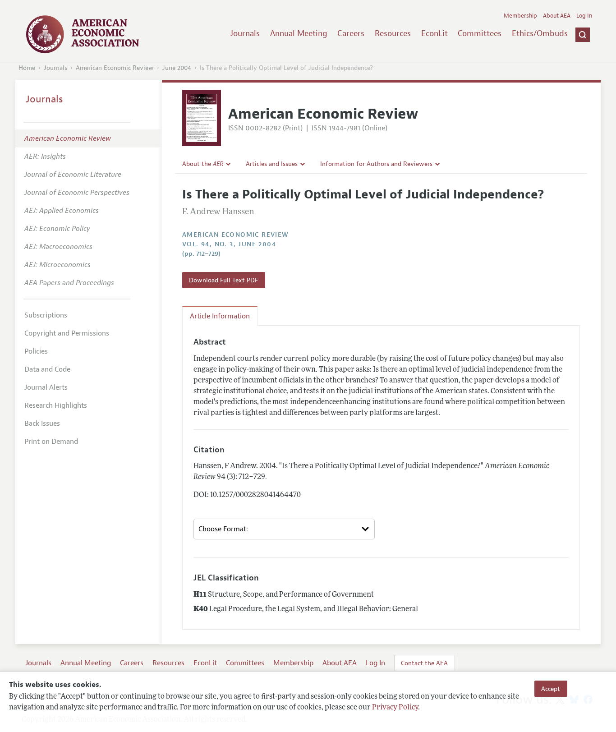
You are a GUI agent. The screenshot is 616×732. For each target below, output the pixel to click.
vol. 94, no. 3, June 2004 (229, 244)
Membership (520, 15)
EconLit (434, 33)
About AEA (556, 15)
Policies (36, 351)
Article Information (220, 316)
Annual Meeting (298, 33)
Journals (245, 33)
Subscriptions (45, 315)
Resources (393, 33)
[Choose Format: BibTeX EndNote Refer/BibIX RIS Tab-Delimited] (284, 529)
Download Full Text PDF (223, 280)
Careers (350, 33)
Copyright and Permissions (66, 333)
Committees (479, 33)
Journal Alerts (46, 387)
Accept (550, 689)
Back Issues (42, 423)
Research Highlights (55, 405)
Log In (584, 15)
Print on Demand (51, 441)
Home (26, 68)
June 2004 (176, 68)
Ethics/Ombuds (540, 33)
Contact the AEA (424, 663)
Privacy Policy (395, 708)
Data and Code (47, 369)
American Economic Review (115, 68)
